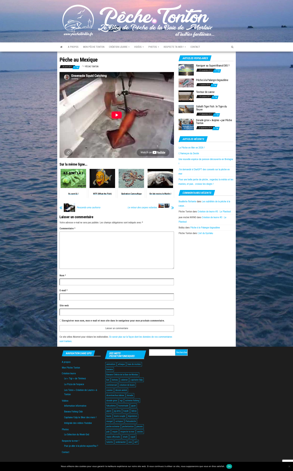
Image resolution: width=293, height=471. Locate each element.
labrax (134, 411)
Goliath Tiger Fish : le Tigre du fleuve (211, 108)
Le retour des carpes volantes (142, 207)
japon (108, 411)
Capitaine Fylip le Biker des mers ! (80, 417)
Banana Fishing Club (73, 411)
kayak (126, 411)
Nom (63, 275)
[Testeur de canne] (186, 96)
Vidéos (138, 46)
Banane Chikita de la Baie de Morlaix (122, 374)
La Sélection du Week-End (76, 434)
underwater (121, 442)
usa (130, 442)
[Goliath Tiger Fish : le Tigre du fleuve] (186, 109)
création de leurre (127, 385)
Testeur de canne (205, 92)
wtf (136, 442)
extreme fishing (132, 400)
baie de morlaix (134, 364)
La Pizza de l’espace (74, 384)
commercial (111, 385)
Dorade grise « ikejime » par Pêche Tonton (214, 122)
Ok (229, 466)
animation (110, 364)
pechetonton (128, 426)
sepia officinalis (113, 436)
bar (107, 379)
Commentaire (67, 228)
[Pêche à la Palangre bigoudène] (186, 82)
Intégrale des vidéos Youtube (78, 423)
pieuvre (139, 426)
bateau (115, 379)
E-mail (64, 290)
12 (216, 71)
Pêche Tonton (91, 66)
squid (132, 436)
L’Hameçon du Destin (189, 153)
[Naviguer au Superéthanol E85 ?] (186, 69)
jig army (117, 411)
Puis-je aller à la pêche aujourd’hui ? (81, 445)
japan (133, 405)
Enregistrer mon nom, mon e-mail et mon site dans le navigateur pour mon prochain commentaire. (113, 320)
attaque (121, 364)
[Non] (289, 466)
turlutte (109, 442)
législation (132, 416)
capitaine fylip (136, 379)
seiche (140, 431)
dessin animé (121, 390)
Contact (195, 46)
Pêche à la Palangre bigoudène (212, 80)
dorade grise (111, 400)
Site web (64, 305)
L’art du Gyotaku (205, 233)
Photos (152, 46)
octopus (119, 421)
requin (115, 431)
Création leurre (118, 46)
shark (125, 436)
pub (108, 431)
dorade (130, 395)
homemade (123, 405)
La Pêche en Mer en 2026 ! (192, 147)
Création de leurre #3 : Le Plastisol (214, 211)
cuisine (109, 390)
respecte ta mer (127, 431)
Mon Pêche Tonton (93, 46)
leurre (108, 416)
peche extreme (112, 426)
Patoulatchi (131, 421)
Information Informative (75, 405)
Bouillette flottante (187, 201)
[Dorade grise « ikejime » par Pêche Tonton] (186, 124)
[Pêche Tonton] (61, 47)
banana (109, 369)
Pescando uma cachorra (88, 207)
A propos (73, 46)
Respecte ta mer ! (174, 46)
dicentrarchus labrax (115, 395)
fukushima (111, 405)
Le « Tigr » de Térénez (75, 378)
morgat (109, 421)
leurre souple (119, 416)
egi (121, 400)
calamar (124, 379)
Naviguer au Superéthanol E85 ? (212, 65)
